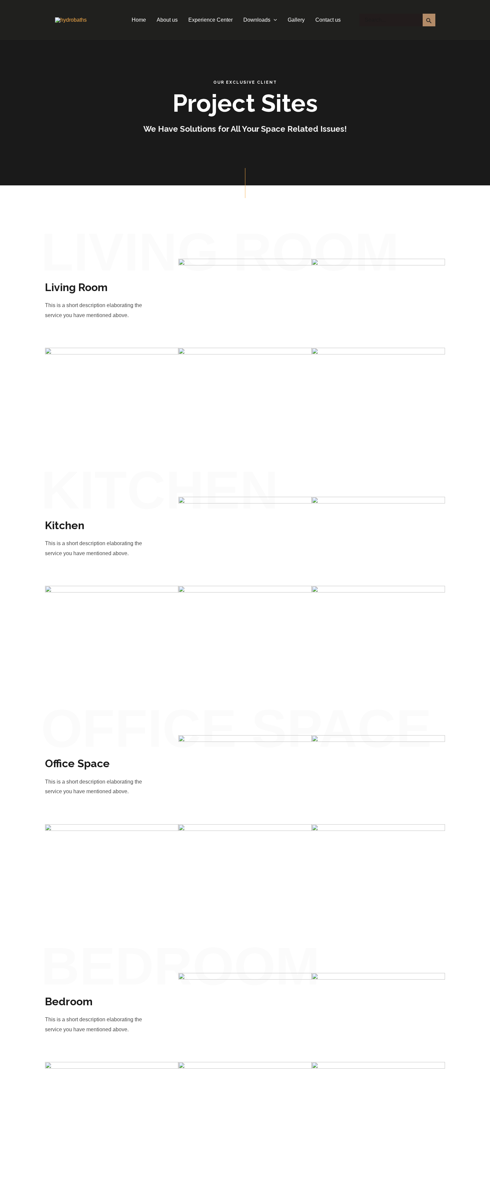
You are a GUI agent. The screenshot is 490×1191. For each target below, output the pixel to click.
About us (167, 20)
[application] (273, 20)
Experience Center (210, 20)
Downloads (256, 20)
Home (139, 20)
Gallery (296, 20)
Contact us (328, 20)
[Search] (429, 20)
